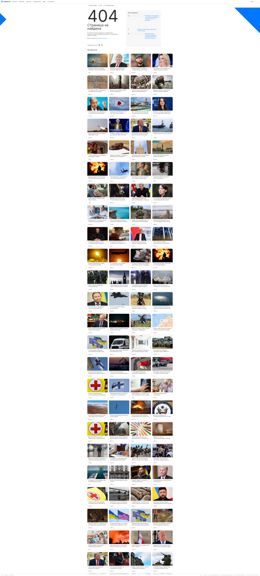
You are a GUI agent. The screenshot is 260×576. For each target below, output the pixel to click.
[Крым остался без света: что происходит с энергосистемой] (162, 280)
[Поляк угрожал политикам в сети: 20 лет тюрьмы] (141, 540)
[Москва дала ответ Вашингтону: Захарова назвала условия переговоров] (162, 64)
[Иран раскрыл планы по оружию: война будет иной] (97, 129)
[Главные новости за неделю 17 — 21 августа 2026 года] (141, 475)
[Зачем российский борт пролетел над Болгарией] (119, 410)
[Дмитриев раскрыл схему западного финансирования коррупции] (141, 237)
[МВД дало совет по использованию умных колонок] (162, 432)
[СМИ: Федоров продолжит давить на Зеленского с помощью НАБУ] (141, 194)
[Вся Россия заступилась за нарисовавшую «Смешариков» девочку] (141, 432)
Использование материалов (240, 575)
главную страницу (102, 38)
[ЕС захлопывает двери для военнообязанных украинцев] (97, 345)
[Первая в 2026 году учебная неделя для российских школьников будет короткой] (97, 540)
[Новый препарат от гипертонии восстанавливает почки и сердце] (141, 389)
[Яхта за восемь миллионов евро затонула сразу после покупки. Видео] (141, 107)
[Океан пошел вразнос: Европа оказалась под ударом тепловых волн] (119, 215)
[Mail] (2, 1)
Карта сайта (256, 575)
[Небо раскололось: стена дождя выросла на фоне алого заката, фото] (119, 540)
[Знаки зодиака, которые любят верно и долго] (97, 194)
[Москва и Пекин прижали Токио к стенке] (119, 475)
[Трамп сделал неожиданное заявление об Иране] (97, 562)
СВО (101, 5)
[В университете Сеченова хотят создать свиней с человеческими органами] (141, 497)
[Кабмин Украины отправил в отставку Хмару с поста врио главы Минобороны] (141, 64)
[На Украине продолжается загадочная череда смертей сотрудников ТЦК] (162, 454)
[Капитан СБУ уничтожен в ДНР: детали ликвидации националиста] (119, 85)
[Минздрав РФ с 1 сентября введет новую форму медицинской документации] (97, 215)
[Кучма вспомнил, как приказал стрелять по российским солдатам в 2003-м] (97, 302)
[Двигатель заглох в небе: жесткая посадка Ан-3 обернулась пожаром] (141, 324)
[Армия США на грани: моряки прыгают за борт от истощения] (141, 454)
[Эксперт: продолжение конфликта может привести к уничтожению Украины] (119, 432)
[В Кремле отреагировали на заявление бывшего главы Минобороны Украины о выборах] (119, 64)
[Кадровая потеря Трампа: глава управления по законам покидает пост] (162, 540)
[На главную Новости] (6, 1)
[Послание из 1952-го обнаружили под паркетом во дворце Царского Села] (97, 85)
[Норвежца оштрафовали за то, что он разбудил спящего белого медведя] (162, 215)
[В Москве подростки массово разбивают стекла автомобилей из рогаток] (97, 64)
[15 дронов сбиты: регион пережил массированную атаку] (119, 345)
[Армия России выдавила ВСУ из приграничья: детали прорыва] (141, 215)
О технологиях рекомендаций (214, 575)
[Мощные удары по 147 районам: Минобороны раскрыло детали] (97, 172)
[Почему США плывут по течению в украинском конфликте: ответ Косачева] (119, 519)
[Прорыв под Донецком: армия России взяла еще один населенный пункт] (97, 259)
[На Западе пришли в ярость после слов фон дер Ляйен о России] (119, 129)
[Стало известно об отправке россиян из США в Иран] (119, 259)
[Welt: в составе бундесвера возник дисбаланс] (97, 280)
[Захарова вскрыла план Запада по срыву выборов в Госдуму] (141, 150)
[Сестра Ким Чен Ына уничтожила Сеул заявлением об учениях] (162, 194)
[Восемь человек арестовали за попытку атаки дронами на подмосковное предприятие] (141, 85)
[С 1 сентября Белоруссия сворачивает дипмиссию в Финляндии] (141, 367)
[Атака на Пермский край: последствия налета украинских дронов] (97, 389)
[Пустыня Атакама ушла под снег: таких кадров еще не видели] (97, 410)
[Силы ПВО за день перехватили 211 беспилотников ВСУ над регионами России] (162, 562)
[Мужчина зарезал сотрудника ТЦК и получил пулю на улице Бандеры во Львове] (97, 519)
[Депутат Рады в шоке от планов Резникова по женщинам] (141, 562)
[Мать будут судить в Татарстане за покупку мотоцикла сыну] (162, 367)
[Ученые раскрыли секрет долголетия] (162, 389)
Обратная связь (250, 575)
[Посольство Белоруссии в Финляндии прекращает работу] (97, 367)
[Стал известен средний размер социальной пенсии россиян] (119, 454)
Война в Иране (93, 5)
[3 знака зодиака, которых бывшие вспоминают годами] (97, 150)
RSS (201, 575)
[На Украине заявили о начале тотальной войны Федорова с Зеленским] (97, 237)
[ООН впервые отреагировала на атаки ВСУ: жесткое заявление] (97, 107)
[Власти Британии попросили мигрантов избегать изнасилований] (162, 150)
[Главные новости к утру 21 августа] (162, 129)
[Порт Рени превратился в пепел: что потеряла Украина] (162, 259)
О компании (6, 575)
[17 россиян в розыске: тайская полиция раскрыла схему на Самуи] (141, 280)
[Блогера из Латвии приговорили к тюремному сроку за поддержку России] (141, 259)
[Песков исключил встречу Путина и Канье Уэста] (162, 475)
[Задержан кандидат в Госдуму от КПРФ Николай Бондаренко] (119, 150)
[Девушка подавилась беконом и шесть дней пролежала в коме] (141, 345)
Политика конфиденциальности (227, 575)
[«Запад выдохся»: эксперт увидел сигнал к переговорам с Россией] (119, 280)
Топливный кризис (109, 5)
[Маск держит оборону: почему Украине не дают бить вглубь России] (141, 129)
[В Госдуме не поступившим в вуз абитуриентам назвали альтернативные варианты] (97, 475)
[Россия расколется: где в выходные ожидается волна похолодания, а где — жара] (141, 302)
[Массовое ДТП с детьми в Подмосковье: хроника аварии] (97, 432)
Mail (2, 575)
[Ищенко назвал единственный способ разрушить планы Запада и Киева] (141, 519)
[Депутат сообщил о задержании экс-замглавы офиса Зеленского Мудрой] (162, 107)
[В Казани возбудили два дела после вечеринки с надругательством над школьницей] (162, 172)
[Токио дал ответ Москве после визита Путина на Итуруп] (119, 107)
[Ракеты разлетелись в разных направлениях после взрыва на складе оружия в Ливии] (141, 410)
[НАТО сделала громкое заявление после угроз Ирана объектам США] (162, 237)
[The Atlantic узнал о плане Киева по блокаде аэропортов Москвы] (119, 497)
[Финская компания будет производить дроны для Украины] (119, 367)
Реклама (11, 575)
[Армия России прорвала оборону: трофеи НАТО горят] (119, 324)
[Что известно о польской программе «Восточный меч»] (162, 345)
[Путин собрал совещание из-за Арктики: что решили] (97, 324)
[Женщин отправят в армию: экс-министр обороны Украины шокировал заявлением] (162, 85)
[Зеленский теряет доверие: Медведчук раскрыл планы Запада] (162, 497)
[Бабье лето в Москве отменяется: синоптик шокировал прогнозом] (97, 454)
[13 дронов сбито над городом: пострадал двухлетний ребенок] (97, 497)
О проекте (205, 575)
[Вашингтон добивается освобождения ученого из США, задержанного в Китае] (162, 410)
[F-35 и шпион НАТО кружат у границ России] (119, 302)
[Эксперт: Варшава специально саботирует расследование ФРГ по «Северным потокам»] (162, 302)
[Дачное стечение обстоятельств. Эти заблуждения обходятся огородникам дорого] (162, 519)
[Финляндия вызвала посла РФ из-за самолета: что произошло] (119, 389)
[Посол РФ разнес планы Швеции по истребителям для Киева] (119, 172)
